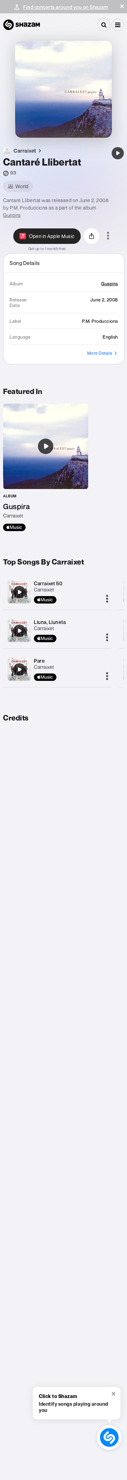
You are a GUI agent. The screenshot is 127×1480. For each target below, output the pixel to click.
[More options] (108, 236)
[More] (107, 599)
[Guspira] (45, 467)
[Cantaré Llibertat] (118, 153)
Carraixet (44, 589)
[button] (122, 6)
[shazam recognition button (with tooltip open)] (109, 1437)
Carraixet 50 (48, 583)
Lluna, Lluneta (50, 622)
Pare (39, 661)
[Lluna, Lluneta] (19, 631)
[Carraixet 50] (19, 592)
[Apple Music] (14, 527)
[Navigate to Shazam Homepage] (21, 24)
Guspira (12, 215)
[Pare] (19, 669)
